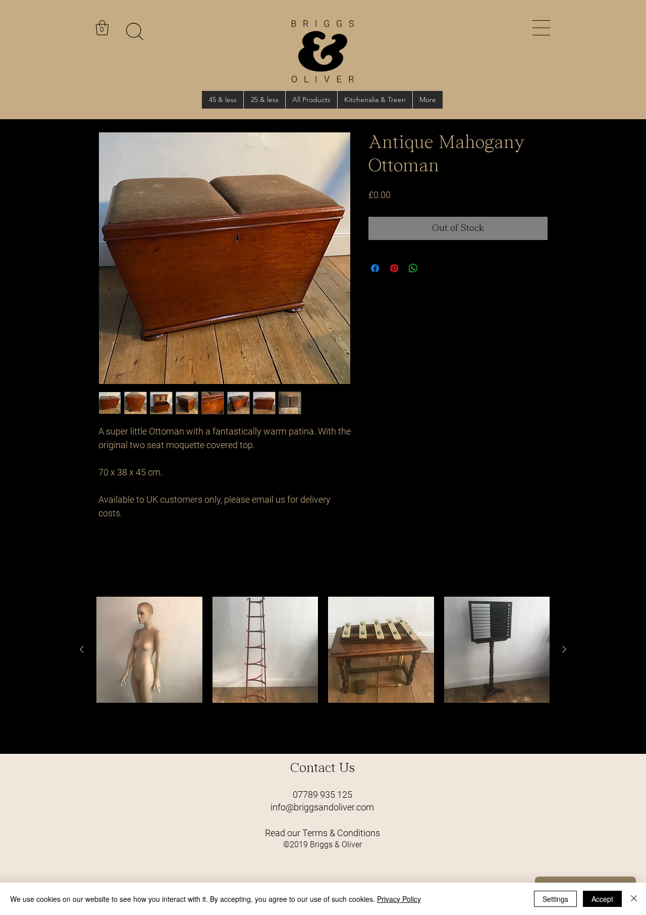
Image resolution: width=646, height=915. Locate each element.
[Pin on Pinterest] (394, 268)
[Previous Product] (82, 649)
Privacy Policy (399, 899)
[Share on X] (432, 268)
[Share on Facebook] (375, 268)
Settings (555, 899)
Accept (602, 899)
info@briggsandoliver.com (322, 807)
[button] (541, 27)
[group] (323, 671)
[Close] (634, 899)
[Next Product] (564, 649)
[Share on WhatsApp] (413, 268)
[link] (102, 27)
